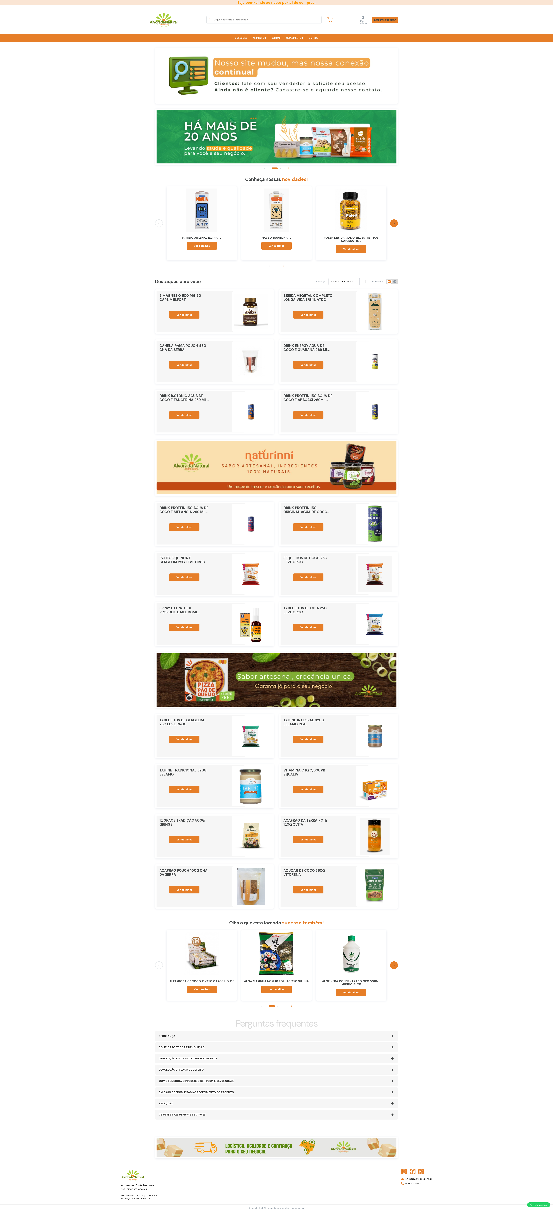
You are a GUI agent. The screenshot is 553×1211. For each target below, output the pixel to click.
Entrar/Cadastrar (385, 19)
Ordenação (320, 281)
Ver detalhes (202, 246)
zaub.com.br (298, 1208)
